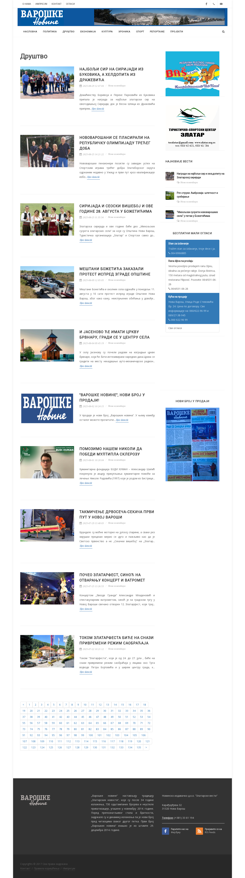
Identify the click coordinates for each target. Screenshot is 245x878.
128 (77, 747)
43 (68, 717)
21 (38, 710)
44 (75, 717)
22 (45, 710)
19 (23, 710)
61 (68, 723)
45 (82, 717)
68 (119, 723)
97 (68, 735)
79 (68, 729)
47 (97, 717)
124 (42, 747)
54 (148, 717)
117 (112, 741)
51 (126, 717)
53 (141, 717)
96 (60, 735)
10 (85, 704)
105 (135, 735)
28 (90, 710)
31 (112, 710)
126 (60, 747)
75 (38, 729)
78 (60, 729)
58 (45, 723)
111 (60, 741)
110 (51, 741)
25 (68, 710)
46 (90, 717)
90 (148, 729)
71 (141, 723)
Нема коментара (117, 85)
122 (24, 747)
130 (95, 747)
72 (148, 723)
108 (33, 741)
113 (77, 741)
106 (143, 735)
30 (104, 710)
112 (68, 741)
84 (104, 729)
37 (23, 717)
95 (53, 735)
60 (60, 723)
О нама (26, 3)
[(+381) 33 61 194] (213, 4)
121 (147, 741)
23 (53, 710)
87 (126, 729)
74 (31, 729)
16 (129, 704)
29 (97, 710)
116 (104, 741)
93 (38, 735)
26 (75, 710)
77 (53, 729)
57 (38, 723)
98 (75, 735)
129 (86, 747)
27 (82, 710)
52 (134, 717)
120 (139, 741)
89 (141, 729)
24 (60, 710)
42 (60, 717)
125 (51, 747)
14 (115, 704)
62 (75, 723)
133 (121, 747)
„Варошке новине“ (104, 795)
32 (119, 710)
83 (97, 729)
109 (42, 741)
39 (38, 717)
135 (139, 747)
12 (100, 704)
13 (107, 704)
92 (31, 735)
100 (91, 735)
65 (97, 723)
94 (45, 735)
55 (23, 723)
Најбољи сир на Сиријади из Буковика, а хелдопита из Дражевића (111, 74)
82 (90, 729)
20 (31, 710)
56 (31, 723)
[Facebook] (206, 4)
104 (126, 735)
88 (134, 729)
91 (23, 735)
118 (121, 741)
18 (144, 704)
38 (31, 717)
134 (130, 747)
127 (68, 747)
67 (112, 723)
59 (53, 723)
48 (104, 717)
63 (82, 723)
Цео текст (98, 108)
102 (108, 735)
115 (95, 741)
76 (45, 729)
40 (45, 717)
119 (130, 741)
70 (134, 723)
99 (82, 735)
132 (112, 747)
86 (119, 729)
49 (112, 717)
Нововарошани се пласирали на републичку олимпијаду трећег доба (114, 142)
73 (23, 729)
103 (117, 735)
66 (104, 723)
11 (92, 704)
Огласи (70, 3)
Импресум (41, 3)
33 (126, 710)
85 (112, 729)
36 (148, 710)
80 (75, 729)
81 (82, 729)
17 (137, 704)
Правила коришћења (46, 868)
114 (86, 741)
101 (99, 735)
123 (33, 747)
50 (119, 717)
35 (141, 710)
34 (134, 710)
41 (53, 717)
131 (104, 747)
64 (90, 723)
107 (24, 741)
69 (126, 723)
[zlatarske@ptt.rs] (221, 4)
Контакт (57, 3)
